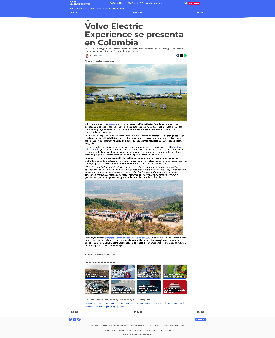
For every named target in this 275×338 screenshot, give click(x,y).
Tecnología (89, 306)
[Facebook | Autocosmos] (70, 319)
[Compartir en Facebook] (177, 55)
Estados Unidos (138, 330)
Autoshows (130, 303)
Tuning (121, 306)
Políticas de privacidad (137, 325)
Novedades (89, 21)
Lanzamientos (159, 303)
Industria (148, 303)
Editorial (78, 8)
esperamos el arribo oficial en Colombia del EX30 (126, 237)
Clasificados (133, 3)
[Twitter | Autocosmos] (74, 319)
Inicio (72, 8)
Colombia (121, 330)
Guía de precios (146, 3)
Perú (153, 330)
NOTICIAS (74, 12)
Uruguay (159, 330)
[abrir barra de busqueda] (186, 3)
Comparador (159, 3)
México (147, 330)
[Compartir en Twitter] (181, 55)
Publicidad (156, 325)
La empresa (94, 325)
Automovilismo (90, 303)
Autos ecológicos (117, 303)
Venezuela (168, 330)
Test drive (98, 306)
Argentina (107, 330)
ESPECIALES (137, 12)
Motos (169, 303)
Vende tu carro (194, 3)
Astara (112, 124)
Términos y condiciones (121, 325)
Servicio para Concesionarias (170, 325)
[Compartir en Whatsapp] (185, 55)
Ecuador (128, 330)
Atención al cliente (106, 325)
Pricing (149, 325)
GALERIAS (200, 12)
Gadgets (140, 303)
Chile (113, 330)
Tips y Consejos (110, 306)
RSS (182, 325)
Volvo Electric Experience (103, 61)
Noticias (122, 3)
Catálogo (114, 3)
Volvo (90, 61)
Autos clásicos (103, 303)
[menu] (203, 3)
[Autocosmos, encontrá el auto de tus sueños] (80, 3)
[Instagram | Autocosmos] (79, 319)
